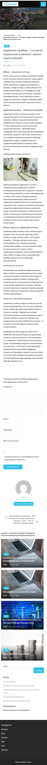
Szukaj (5, 666)
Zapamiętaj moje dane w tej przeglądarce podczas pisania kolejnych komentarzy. (21, 458)
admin (9, 65)
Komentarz (7, 387)
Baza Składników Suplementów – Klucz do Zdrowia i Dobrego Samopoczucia (22, 621)
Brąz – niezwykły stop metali (16, 654)
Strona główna (8, 35)
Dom (3, 733)
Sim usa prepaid (9, 681)
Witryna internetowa (10, 441)
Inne (19, 35)
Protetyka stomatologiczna (14, 696)
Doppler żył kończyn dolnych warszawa (18, 685)
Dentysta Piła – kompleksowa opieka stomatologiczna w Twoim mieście (20, 559)
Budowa (4, 729)
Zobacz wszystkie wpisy (23, 504)
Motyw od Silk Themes (23, 762)
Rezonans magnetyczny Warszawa (16, 700)
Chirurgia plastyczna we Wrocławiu (19, 592)
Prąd (3, 745)
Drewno (4, 737)
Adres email (8, 430)
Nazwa (6, 419)
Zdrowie (4, 749)
